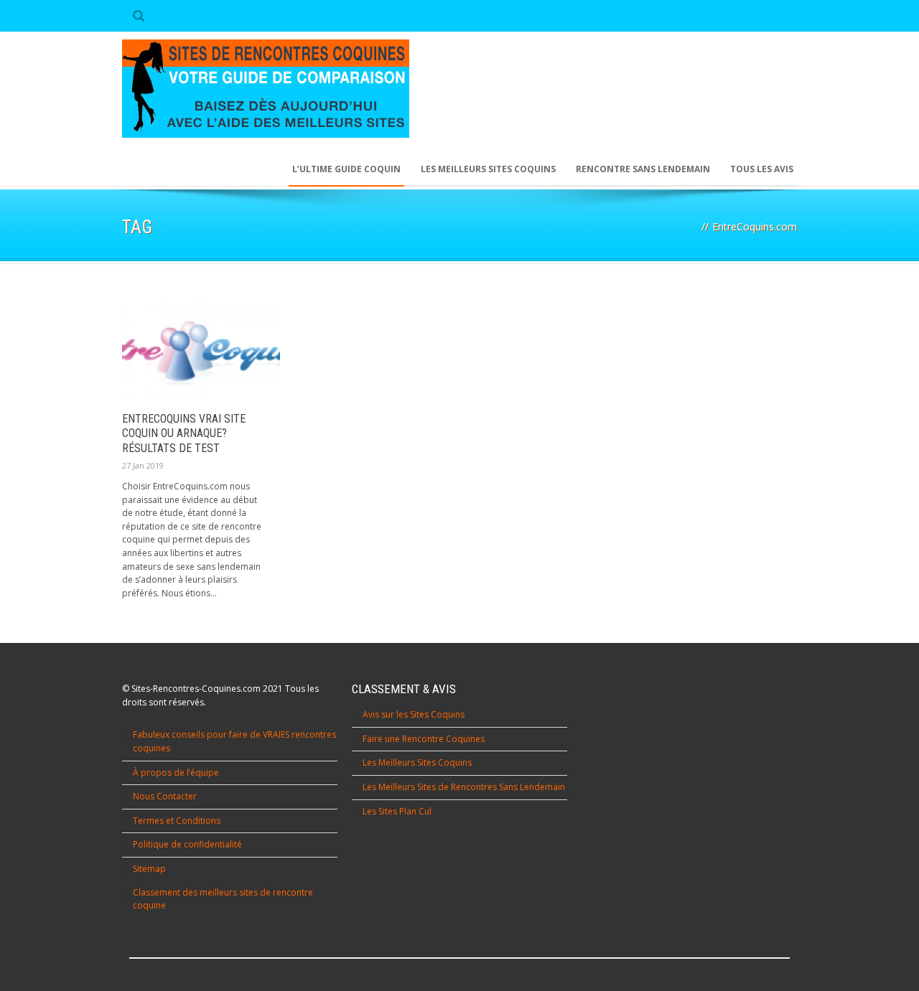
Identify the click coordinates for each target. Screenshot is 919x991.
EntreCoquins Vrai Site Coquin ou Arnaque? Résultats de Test (184, 434)
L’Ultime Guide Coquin (346, 169)
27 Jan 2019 (143, 465)
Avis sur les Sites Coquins (414, 714)
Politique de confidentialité (187, 844)
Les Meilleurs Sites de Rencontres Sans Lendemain (464, 787)
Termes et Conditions (176, 820)
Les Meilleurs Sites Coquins (417, 762)
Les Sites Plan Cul (397, 811)
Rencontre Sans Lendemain (643, 169)
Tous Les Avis (761, 169)
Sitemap (149, 869)
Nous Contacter (165, 796)
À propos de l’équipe (176, 772)
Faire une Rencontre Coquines (424, 739)
